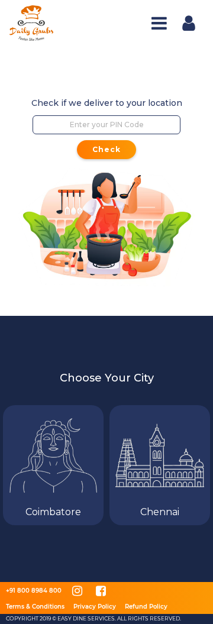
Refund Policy (146, 606)
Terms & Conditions (35, 606)
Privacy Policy (94, 606)
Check (106, 149)
